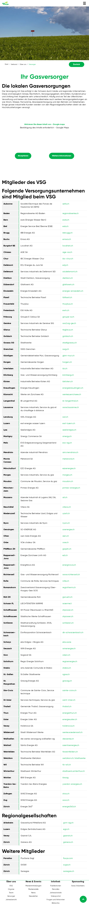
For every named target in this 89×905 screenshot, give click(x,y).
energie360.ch (69, 807)
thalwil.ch (66, 707)
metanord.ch (68, 459)
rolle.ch (65, 581)
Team (11, 893)
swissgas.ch (68, 871)
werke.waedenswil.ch (72, 732)
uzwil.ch (66, 513)
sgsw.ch (66, 674)
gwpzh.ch (66, 549)
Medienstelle (33, 889)
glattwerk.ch (68, 285)
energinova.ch (69, 565)
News (33, 893)
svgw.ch (66, 865)
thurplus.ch (67, 304)
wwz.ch (65, 800)
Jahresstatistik (56, 893)
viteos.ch (66, 507)
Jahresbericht (11, 899)
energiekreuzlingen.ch (72, 388)
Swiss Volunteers (77, 886)
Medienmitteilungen (33, 886)
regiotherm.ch (69, 587)
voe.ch (65, 542)
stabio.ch (66, 668)
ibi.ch (64, 369)
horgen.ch (67, 362)
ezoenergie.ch (69, 468)
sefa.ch (65, 204)
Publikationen (55, 886)
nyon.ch (66, 523)
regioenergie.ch (69, 661)
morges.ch (67, 475)
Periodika (55, 889)
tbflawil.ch (67, 297)
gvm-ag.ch (68, 823)
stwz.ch (65, 794)
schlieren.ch (68, 623)
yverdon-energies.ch (72, 784)
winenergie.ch (69, 649)
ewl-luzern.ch (68, 423)
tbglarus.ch (67, 330)
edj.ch (65, 265)
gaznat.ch (68, 836)
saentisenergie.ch (70, 745)
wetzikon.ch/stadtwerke (74, 758)
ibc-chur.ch (67, 259)
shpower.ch (67, 610)
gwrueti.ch (67, 597)
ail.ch (64, 497)
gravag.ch (67, 681)
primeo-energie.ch (71, 488)
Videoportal (55, 896)
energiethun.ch (69, 713)
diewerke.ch (68, 739)
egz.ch (66, 829)
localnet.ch (67, 246)
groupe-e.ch (68, 317)
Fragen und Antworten (56, 899)
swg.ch (65, 349)
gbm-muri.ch (68, 356)
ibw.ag (65, 778)
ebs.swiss (66, 642)
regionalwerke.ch (70, 213)
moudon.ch (67, 481)
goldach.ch (67, 336)
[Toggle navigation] (84, 3)
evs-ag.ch (67, 443)
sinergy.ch (67, 436)
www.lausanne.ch (70, 407)
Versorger (11, 896)
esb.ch (65, 226)
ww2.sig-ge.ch (69, 323)
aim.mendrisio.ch (70, 452)
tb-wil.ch (66, 765)
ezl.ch (65, 555)
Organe (11, 889)
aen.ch (65, 536)
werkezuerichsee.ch (71, 394)
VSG (11, 886)
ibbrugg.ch (67, 233)
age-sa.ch (67, 252)
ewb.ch (65, 220)
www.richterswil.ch (71, 575)
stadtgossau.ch (69, 343)
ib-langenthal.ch (70, 401)
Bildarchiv (56, 903)
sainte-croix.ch (69, 690)
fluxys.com (68, 858)
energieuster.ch (69, 719)
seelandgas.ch (69, 430)
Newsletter (33, 896)
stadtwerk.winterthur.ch (73, 771)
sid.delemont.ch (69, 272)
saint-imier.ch (68, 700)
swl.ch (65, 417)
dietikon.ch (67, 278)
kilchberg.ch (68, 375)
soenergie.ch (68, 530)
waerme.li (67, 604)
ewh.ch (65, 310)
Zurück (76, 64)
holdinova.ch (68, 726)
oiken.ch (66, 655)
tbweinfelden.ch (70, 752)
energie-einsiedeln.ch (72, 291)
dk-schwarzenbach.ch (72, 633)
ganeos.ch (68, 842)
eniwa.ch (66, 239)
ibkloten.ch (67, 382)
